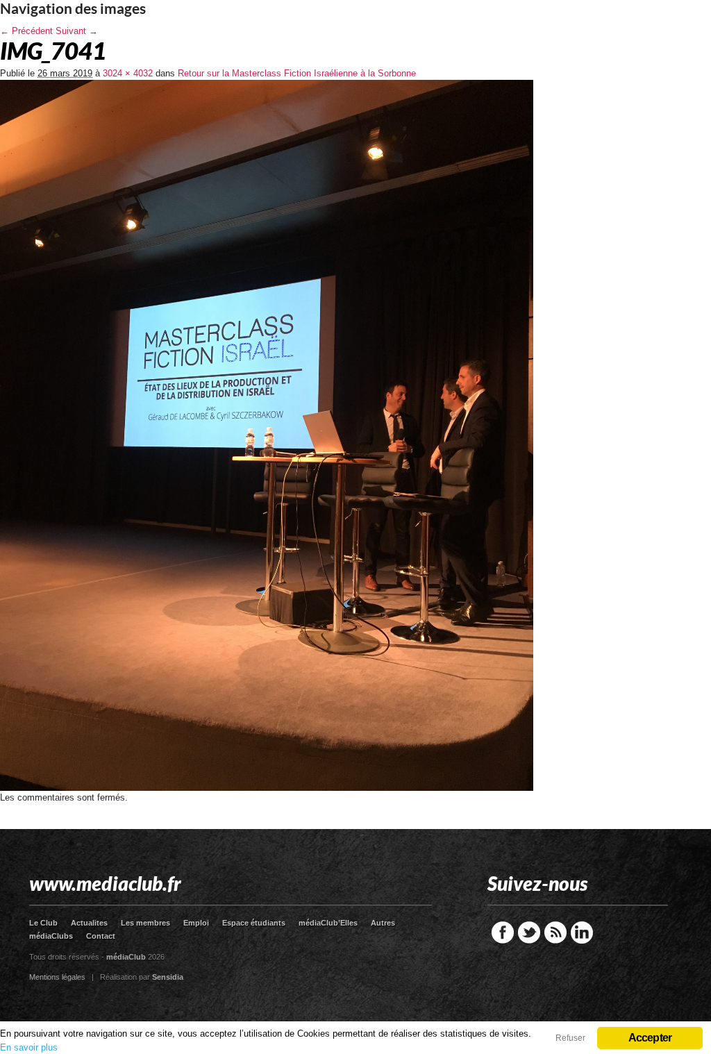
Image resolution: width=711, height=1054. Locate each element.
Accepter (650, 1038)
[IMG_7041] (266, 788)
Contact (100, 936)
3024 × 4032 (128, 73)
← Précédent (26, 31)
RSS (555, 932)
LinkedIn (582, 932)
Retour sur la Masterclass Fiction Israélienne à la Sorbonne (297, 73)
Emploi (196, 923)
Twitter (529, 932)
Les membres (145, 923)
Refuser (570, 1038)
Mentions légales (57, 977)
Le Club (43, 923)
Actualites (89, 923)
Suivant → (77, 31)
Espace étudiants (253, 923)
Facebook (503, 932)
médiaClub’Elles (328, 923)
